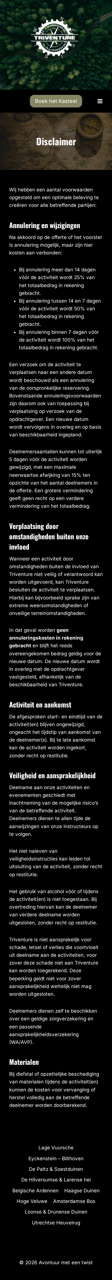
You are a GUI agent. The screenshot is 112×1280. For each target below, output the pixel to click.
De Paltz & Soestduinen (56, 1169)
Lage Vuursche (56, 1147)
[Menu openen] (99, 101)
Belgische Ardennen (35, 1190)
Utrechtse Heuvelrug (56, 1223)
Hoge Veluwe (32, 1201)
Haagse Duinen (82, 1190)
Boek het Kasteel (56, 101)
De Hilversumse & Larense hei (56, 1180)
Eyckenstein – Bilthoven (56, 1158)
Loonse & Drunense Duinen (56, 1212)
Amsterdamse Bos (74, 1201)
